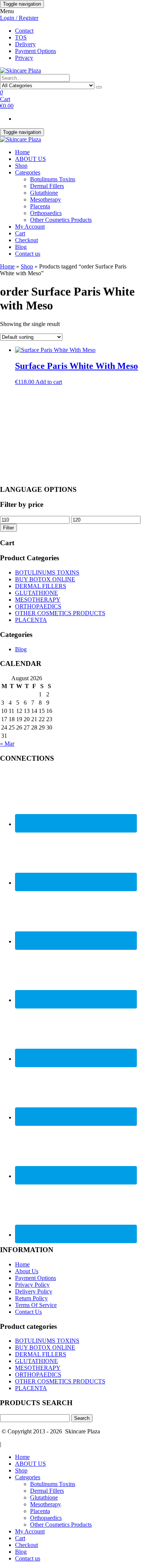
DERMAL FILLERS (40, 586)
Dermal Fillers (47, 186)
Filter (8, 528)
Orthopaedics (46, 213)
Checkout (26, 240)
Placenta (40, 206)
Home (22, 152)
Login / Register (19, 18)
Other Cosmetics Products (61, 220)
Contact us (27, 253)
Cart (20, 233)
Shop (21, 165)
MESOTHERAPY (38, 599)
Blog (21, 247)
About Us (26, 1271)
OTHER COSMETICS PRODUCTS (60, 613)
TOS (21, 37)
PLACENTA (31, 620)
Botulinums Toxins (52, 179)
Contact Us (28, 1312)
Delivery (25, 44)
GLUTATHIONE (36, 593)
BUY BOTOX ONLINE (45, 579)
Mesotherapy (45, 199)
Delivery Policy (33, 1291)
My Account (30, 226)
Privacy (24, 58)
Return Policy (31, 1298)
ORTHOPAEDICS (38, 606)
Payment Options (35, 51)
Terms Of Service (36, 1305)
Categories (27, 172)
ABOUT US (30, 159)
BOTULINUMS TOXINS (47, 572)
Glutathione (44, 193)
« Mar (7, 743)
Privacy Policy (32, 1284)
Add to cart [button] (48, 382)
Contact (24, 30)
